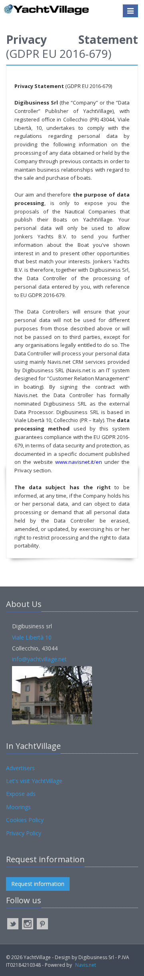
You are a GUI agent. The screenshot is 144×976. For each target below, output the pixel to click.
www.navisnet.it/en (78, 461)
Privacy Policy (23, 833)
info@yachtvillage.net (39, 659)
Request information (37, 884)
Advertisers (20, 768)
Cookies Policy (25, 820)
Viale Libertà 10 (32, 637)
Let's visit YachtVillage (34, 781)
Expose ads (21, 794)
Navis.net (85, 965)
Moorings (18, 807)
